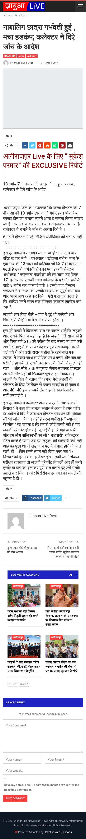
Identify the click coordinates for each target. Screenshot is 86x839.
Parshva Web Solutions (58, 832)
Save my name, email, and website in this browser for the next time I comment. (41, 787)
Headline (9, 56)
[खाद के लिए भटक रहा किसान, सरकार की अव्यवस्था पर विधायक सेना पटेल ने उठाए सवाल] (62, 595)
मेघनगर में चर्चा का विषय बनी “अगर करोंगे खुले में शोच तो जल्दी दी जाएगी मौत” (63, 552)
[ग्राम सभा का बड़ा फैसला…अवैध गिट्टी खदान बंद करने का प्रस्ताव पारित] (24, 595)
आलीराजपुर (31, 56)
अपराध (21, 56)
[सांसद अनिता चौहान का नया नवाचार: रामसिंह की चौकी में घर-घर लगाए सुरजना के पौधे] (62, 646)
